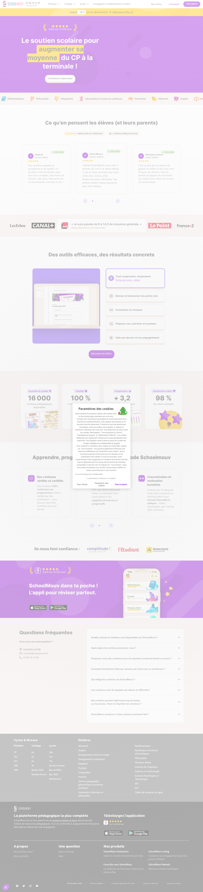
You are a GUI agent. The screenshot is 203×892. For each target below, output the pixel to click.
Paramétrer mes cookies (101, 484)
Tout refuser (82, 484)
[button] (5, 887)
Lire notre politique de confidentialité (88, 474)
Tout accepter (121, 484)
